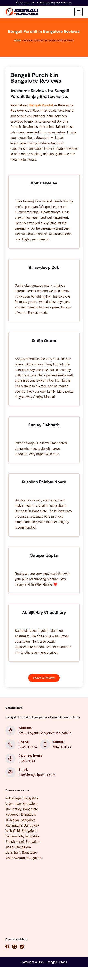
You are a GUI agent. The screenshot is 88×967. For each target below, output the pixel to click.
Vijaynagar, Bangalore (21, 803)
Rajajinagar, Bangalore (22, 825)
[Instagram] (22, 947)
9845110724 (28, 747)
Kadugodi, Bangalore (20, 814)
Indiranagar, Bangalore (21, 798)
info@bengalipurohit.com (37, 775)
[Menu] (78, 12)
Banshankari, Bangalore (23, 841)
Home (17, 40)
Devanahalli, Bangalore (22, 836)
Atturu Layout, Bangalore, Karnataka (45, 733)
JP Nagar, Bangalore (20, 820)
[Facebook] (7, 947)
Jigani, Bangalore (18, 847)
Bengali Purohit (41, 105)
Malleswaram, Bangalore (23, 858)
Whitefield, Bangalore (21, 831)
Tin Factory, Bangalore (21, 809)
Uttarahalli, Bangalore (21, 852)
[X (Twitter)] (14, 947)
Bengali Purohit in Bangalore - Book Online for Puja (42, 717)
